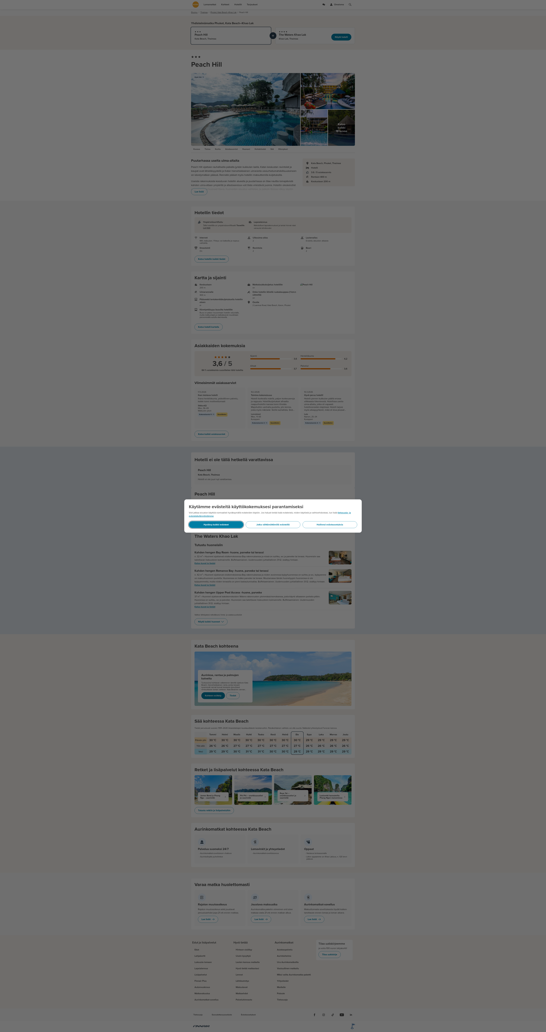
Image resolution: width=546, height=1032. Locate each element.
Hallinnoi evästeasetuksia (330, 524)
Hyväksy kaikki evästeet (216, 524)
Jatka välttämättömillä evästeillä (273, 524)
